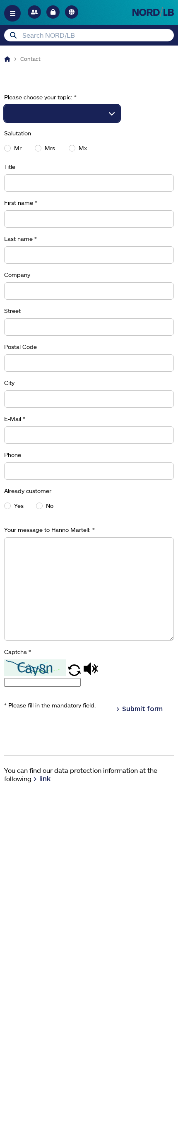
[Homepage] (7, 58)
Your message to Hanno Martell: (49, 530)
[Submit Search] (13, 35)
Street (12, 311)
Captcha (17, 652)
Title (9, 167)
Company (17, 275)
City (9, 383)
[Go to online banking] (53, 12)
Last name (20, 239)
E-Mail (14, 419)
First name (20, 203)
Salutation (17, 133)
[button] (75, 673)
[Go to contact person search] (34, 12)
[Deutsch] (71, 12)
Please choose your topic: (40, 97)
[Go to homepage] (153, 12)
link (45, 778)
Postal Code (20, 347)
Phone (12, 455)
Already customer (27, 491)
